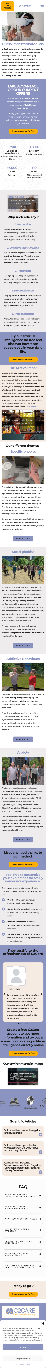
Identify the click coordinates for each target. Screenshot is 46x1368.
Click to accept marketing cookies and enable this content (23, 203)
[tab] (23, 1195)
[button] (42, 1323)
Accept (23, 1347)
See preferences (23, 1358)
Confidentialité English (23, 1364)
